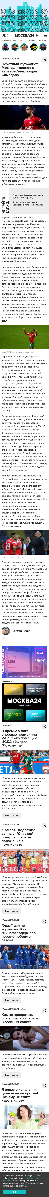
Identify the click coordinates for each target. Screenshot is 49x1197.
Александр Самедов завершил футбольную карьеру (28, 196)
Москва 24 (24, 35)
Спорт (23, 58)
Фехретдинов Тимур (22, 631)
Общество (25, 1009)
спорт (4, 638)
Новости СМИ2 (8, 682)
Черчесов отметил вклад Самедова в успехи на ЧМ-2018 (28, 203)
